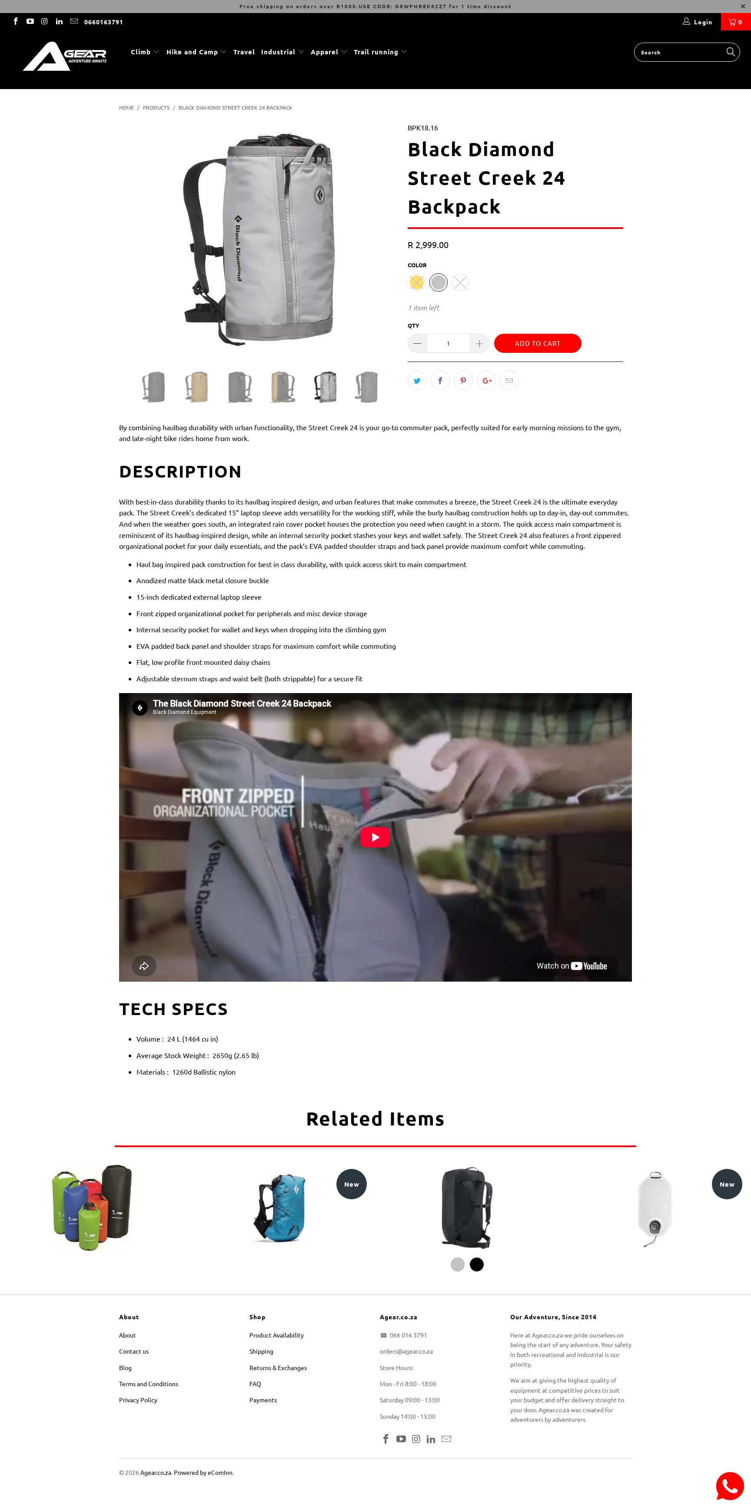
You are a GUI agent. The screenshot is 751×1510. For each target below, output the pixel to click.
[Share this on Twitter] (417, 380)
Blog (125, 1367)
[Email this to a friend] (509, 380)
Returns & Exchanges (278, 1367)
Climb (142, 51)
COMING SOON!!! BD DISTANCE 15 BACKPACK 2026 (279, 1208)
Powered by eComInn (203, 1472)
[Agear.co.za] (64, 59)
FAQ (255, 1383)
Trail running (377, 51)
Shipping (261, 1351)
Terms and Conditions (148, 1383)
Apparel (325, 51)
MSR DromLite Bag (655, 1208)
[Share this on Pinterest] (463, 380)
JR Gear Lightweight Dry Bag (91, 1208)
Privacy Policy (138, 1400)
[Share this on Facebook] (440, 380)
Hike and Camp (192, 51)
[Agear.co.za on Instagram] (44, 22)
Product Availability (276, 1335)
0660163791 (103, 22)
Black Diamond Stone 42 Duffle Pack (467, 1208)
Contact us (134, 1351)
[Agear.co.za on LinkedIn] (59, 22)
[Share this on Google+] (486, 380)
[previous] (134, 246)
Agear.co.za (155, 1472)
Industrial (278, 51)
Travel (244, 51)
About (127, 1335)
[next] (384, 246)
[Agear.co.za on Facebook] (15, 22)
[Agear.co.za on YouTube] (30, 22)
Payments (263, 1400)
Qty (413, 325)
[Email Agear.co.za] (73, 22)
